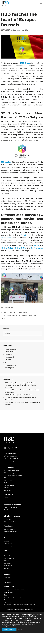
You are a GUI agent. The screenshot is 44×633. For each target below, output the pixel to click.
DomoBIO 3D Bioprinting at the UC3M (19, 395)
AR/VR (6, 482)
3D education (8, 565)
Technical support (9, 529)
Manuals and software (10, 531)
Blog (13, 308)
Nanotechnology (9, 485)
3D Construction (11, 349)
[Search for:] (22, 333)
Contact (6, 580)
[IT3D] (5, 3)
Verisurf (6, 497)
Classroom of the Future (11, 507)
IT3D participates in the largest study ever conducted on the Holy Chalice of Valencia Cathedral (20, 385)
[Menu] (40, 4)
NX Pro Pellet (7, 248)
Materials (6, 487)
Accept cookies (9, 629)
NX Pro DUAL (20, 248)
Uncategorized (10, 368)
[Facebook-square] (12, 448)
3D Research (9, 357)
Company (7, 577)
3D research (7, 568)
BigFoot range (37, 248)
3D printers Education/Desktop (13, 475)
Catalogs (6, 541)
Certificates (7, 582)
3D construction (9, 558)
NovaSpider (6, 238)
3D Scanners (7, 480)
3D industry (7, 563)
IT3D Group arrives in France (15, 313)
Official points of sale (10, 522)
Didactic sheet (8, 543)
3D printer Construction (11, 478)
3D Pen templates (9, 546)
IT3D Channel (8, 519)
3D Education (10, 352)
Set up (20, 629)
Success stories (10, 365)
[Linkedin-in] (5, 448)
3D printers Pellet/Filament (12, 470)
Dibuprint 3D (8, 500)
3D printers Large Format (11, 473)
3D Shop (6, 308)
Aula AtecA (7, 510)
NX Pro (36, 245)
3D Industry (9, 354)
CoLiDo (24, 235)
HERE (16, 620)
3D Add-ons (7, 490)
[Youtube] (16, 448)
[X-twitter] (9, 448)
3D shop (6, 560)
